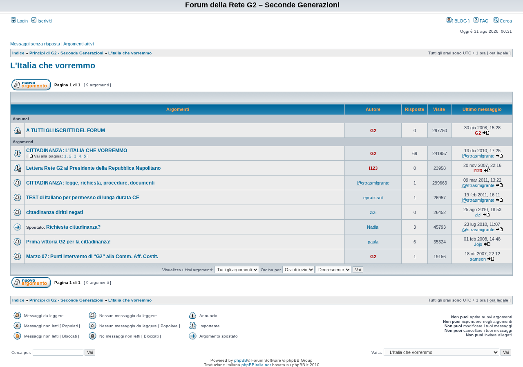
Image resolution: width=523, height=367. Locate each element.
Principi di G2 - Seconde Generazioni (66, 53)
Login (22, 20)
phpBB (240, 360)
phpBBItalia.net (256, 364)
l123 (373, 168)
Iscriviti (43, 20)
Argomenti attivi (78, 43)
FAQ (483, 20)
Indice (18, 53)
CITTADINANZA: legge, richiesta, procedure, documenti (90, 183)
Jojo (478, 244)
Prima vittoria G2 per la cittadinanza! (68, 242)
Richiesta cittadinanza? (73, 227)
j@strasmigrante (478, 155)
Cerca (505, 20)
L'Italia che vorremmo (130, 53)
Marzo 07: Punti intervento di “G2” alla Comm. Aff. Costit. (92, 256)
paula (373, 241)
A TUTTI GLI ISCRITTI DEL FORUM (65, 130)
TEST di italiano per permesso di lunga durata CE (82, 197)
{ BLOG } (461, 20)
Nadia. (373, 227)
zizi (373, 212)
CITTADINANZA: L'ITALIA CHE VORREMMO (76, 150)
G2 (373, 130)
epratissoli (373, 197)
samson (478, 259)
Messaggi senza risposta (35, 43)
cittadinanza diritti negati (54, 212)
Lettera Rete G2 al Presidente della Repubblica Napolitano (93, 168)
